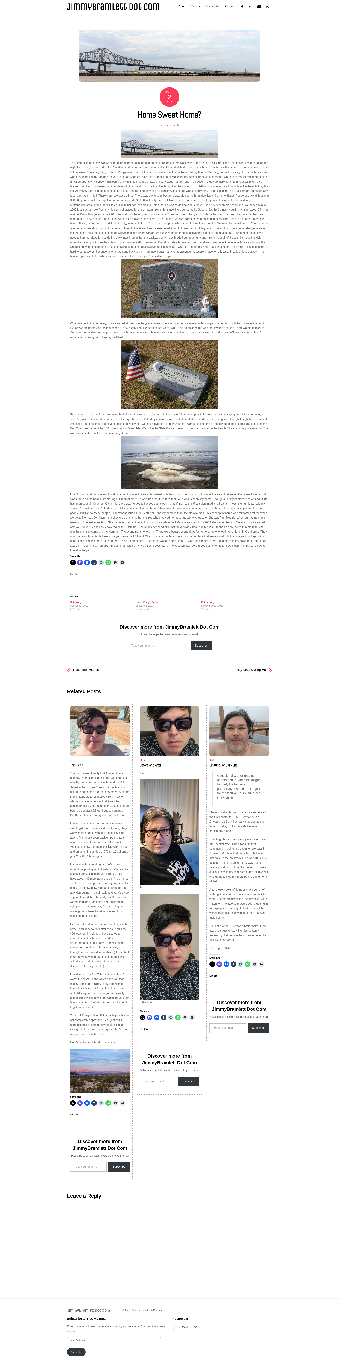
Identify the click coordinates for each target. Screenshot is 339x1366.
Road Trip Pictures (86, 670)
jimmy (164, 125)
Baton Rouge (208, 602)
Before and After (150, 765)
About (182, 6)
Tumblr (195, 6)
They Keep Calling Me (250, 670)
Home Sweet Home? (169, 114)
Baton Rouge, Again (147, 602)
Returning (75, 602)
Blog (73, 760)
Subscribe (201, 645)
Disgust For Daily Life (223, 765)
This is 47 (76, 765)
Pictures (230, 6)
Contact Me (212, 6)
